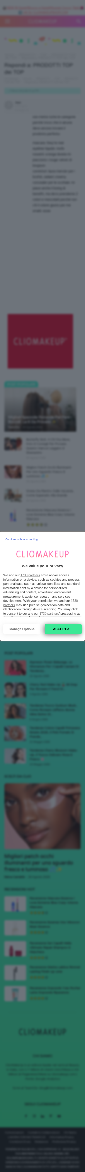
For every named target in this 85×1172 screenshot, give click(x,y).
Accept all (63, 629)
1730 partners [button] (30, 575)
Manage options (21, 629)
